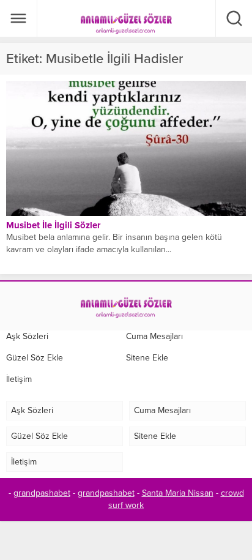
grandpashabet (41, 493)
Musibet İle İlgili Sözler (53, 225)
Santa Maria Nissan (177, 493)
